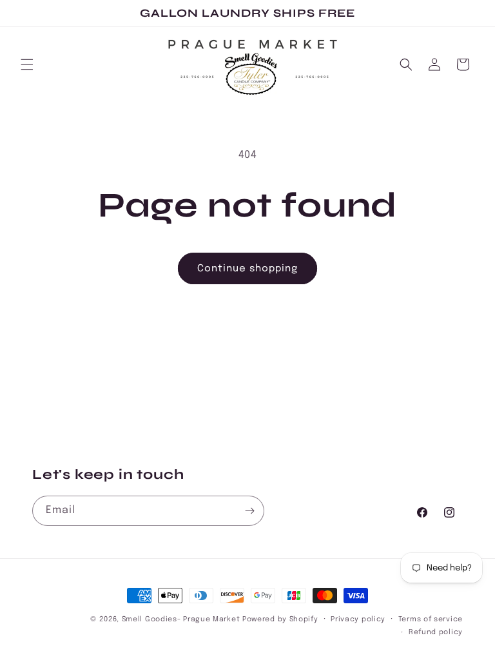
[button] (27, 64)
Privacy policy (358, 619)
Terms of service (430, 619)
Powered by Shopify (280, 619)
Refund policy (436, 632)
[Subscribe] (249, 511)
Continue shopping (247, 269)
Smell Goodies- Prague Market (181, 619)
